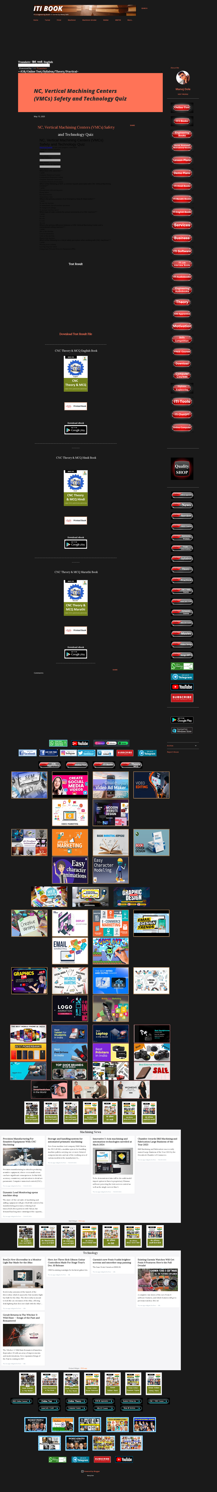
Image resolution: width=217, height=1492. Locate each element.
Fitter (59, 20)
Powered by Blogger (92, 1471)
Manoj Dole (183, 89)
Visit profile (183, 94)
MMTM (118, 20)
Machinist (72, 20)
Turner (47, 20)
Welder (106, 20)
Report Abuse (173, 752)
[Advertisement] (108, 43)
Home (35, 20)
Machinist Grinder (89, 20)
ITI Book (48, 8)
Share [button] (132, 125)
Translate (42, 68)
